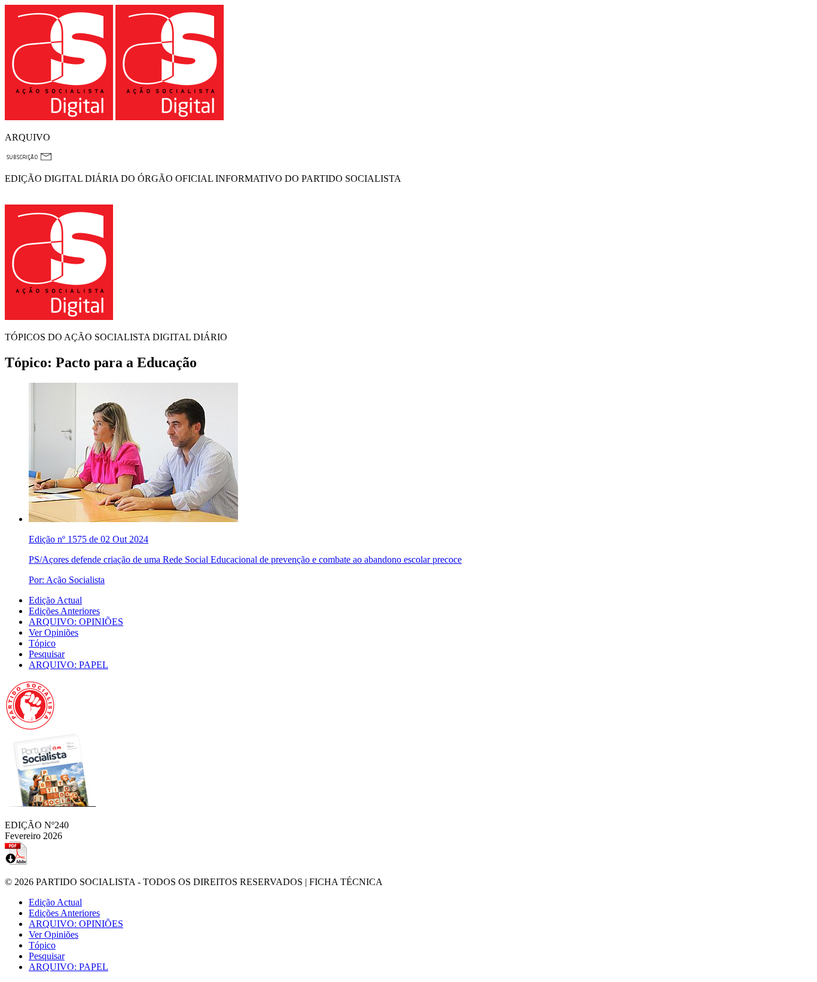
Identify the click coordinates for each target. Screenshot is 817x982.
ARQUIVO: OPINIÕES (76, 622)
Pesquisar (47, 654)
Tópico (42, 643)
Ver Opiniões (53, 632)
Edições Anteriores (64, 611)
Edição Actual (55, 600)
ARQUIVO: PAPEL (68, 665)
